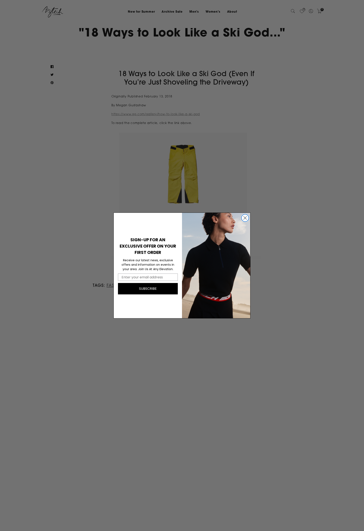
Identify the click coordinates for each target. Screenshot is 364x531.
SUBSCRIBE (148, 288)
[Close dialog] (245, 218)
